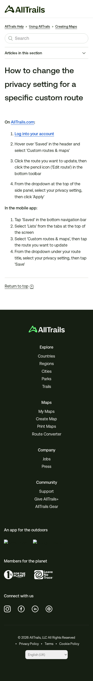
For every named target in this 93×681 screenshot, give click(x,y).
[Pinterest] (49, 609)
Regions (46, 363)
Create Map (46, 419)
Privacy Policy (29, 644)
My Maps (46, 411)
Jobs (47, 459)
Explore (46, 347)
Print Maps (46, 426)
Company (46, 450)
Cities (47, 371)
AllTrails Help (14, 26)
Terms (49, 644)
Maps (46, 402)
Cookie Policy (69, 644)
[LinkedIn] (35, 609)
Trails (46, 386)
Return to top (17, 286)
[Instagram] (7, 609)
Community (46, 482)
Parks (46, 378)
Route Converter (46, 434)
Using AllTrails (39, 26)
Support (46, 491)
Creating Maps (66, 26)
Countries (46, 356)
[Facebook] (21, 609)
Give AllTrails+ (46, 499)
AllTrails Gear (46, 506)
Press (46, 466)
